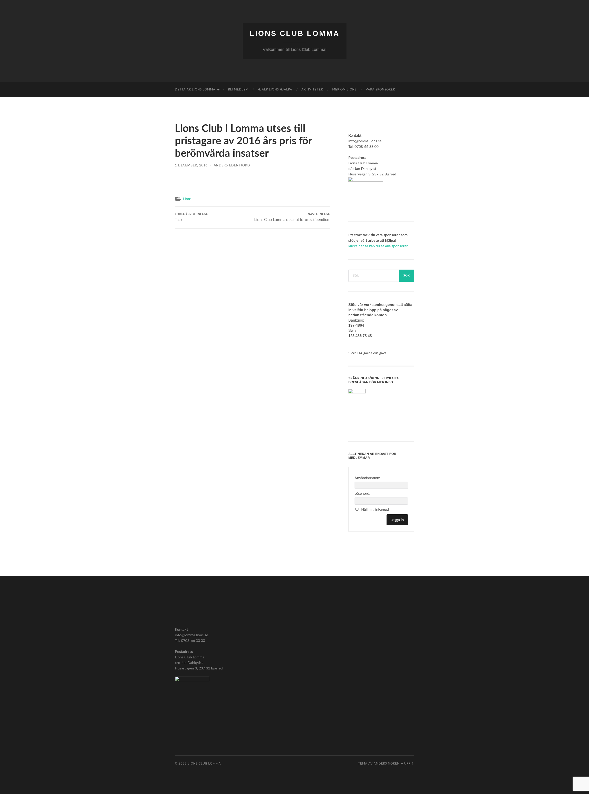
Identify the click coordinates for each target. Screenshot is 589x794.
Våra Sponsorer (380, 89)
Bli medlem (238, 89)
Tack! (191, 217)
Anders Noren (387, 763)
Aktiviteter (312, 89)
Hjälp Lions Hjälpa (275, 89)
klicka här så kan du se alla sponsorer (378, 246)
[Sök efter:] (373, 276)
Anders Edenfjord (232, 165)
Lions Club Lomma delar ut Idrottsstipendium (292, 217)
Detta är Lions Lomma (195, 89)
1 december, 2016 (191, 165)
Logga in (397, 520)
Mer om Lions (344, 89)
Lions (187, 199)
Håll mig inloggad (375, 509)
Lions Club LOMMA (295, 33)
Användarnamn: (367, 478)
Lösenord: (362, 493)
